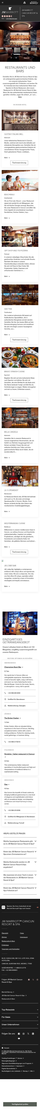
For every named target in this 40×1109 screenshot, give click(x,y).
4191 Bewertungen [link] (11, 18)
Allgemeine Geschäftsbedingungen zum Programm (16, 1063)
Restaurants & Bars (8, 941)
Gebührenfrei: (14, 968)
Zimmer (4, 937)
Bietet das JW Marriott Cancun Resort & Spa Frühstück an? (18, 889)
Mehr (6, 157)
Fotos (22, 933)
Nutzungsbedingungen (8, 1061)
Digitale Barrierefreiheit (8, 1068)
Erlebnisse (5, 945)
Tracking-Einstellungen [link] (8, 1058)
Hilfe (31, 1071)
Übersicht (5, 933)
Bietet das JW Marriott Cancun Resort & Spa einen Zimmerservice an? (18, 853)
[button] (25, 2)
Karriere (20, 1058)
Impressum (24, 937)
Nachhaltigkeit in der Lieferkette (11, 1071)
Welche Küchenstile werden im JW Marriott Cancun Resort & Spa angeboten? (16, 864)
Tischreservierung (19, 163)
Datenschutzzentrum (8, 1066)
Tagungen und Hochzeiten (11, 949)
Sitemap (25, 1071)
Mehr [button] (20, 97)
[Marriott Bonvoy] (33, 2)
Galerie (26, 58)
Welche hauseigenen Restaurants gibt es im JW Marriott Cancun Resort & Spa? (18, 842)
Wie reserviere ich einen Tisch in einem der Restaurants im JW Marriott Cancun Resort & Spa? (18, 877)
